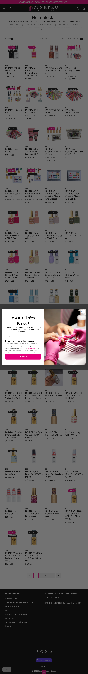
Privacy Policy (31, 348)
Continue (23, 357)
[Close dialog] (83, 311)
